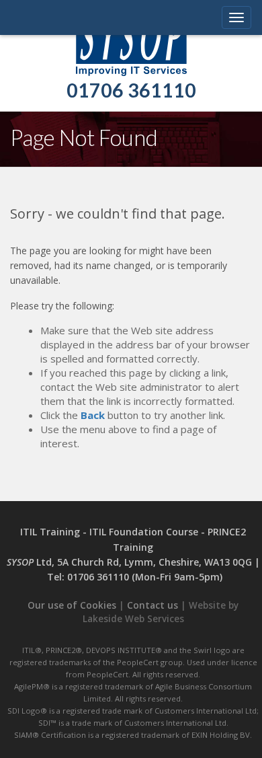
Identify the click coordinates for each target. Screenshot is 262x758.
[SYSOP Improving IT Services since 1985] (131, 37)
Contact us (152, 605)
